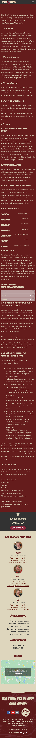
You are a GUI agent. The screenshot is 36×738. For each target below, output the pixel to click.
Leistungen (29, 719)
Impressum (11, 724)
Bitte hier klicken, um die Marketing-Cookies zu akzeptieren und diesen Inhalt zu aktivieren (18, 672)
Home (4, 719)
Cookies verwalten (18, 726)
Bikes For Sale (19, 719)
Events (24, 721)
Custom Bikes (16, 721)
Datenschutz (20, 724)
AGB (27, 724)
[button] (32, 2)
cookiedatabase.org (7, 504)
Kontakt (30, 721)
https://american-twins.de (19, 33)
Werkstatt (6, 721)
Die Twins (10, 719)
